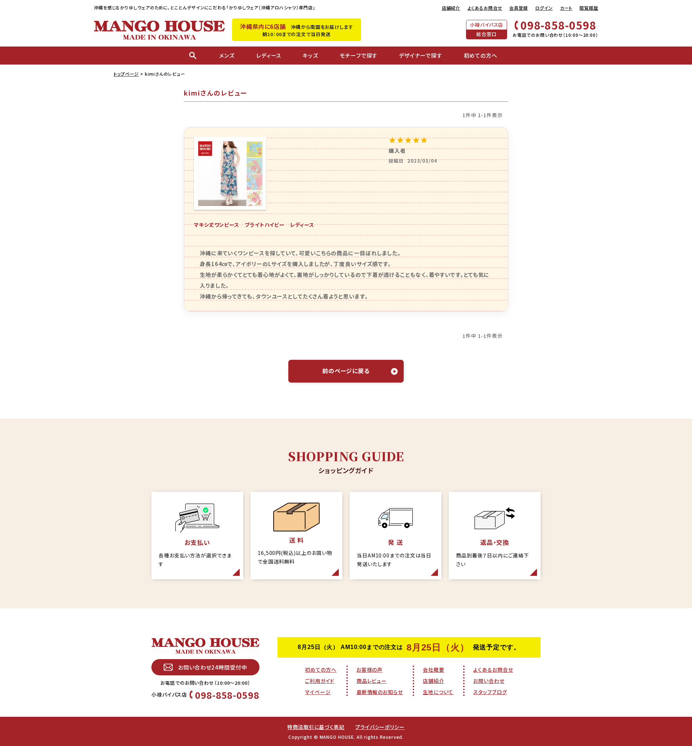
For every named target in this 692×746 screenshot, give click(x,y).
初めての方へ (320, 669)
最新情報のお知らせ (379, 692)
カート (566, 8)
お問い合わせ (488, 680)
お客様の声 (369, 669)
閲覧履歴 (589, 8)
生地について (438, 692)
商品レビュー (371, 680)
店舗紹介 (451, 8)
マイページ (318, 692)
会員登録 (518, 8)
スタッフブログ (490, 692)
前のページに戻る (346, 370)
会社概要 (433, 669)
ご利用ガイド (319, 680)
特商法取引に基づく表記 (316, 726)
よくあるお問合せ (484, 8)
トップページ (126, 74)
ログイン (544, 8)
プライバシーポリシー (380, 726)
